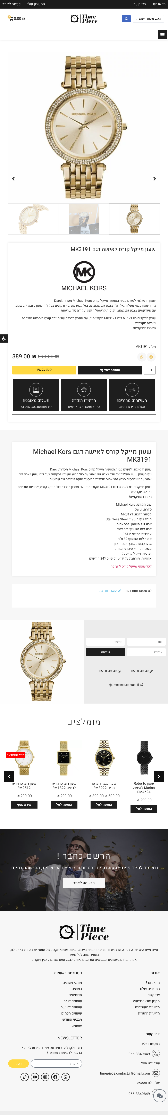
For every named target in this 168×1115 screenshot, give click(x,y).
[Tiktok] (24, 1077)
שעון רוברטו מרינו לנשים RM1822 (64, 785)
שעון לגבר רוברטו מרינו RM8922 (104, 785)
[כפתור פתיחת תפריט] (162, 34)
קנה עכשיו (44, 369)
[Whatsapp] (65, 1077)
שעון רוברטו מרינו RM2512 (24, 785)
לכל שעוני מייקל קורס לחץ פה (131, 566)
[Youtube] (35, 1077)
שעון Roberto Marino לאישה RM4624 (144, 787)
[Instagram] (45, 1077)
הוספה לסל (144, 808)
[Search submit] (126, 18)
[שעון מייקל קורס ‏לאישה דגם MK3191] (84, 127)
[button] (155, 179)
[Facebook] (55, 1077)
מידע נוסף (24, 804)
